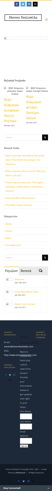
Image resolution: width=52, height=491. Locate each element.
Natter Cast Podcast (25, 308)
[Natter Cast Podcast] (9, 309)
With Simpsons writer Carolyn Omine (21, 108)
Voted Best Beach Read (26, 296)
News (8, 242)
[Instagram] (14, 379)
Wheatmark (20, 477)
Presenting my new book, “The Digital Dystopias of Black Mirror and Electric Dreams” (24, 191)
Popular (11, 275)
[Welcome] (9, 284)
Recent (26, 275)
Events (9, 235)
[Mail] (10, 384)
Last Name (25, 426)
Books (9, 228)
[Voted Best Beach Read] (9, 296)
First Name (25, 415)
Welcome (19, 283)
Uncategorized (13, 249)
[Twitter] (10, 379)
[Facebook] (6, 379)
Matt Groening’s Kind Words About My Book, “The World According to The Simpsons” (25, 164)
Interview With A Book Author (20, 202)
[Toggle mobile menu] (46, 19)
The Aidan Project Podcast (19, 209)
